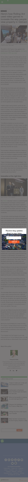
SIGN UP (14, 242)
